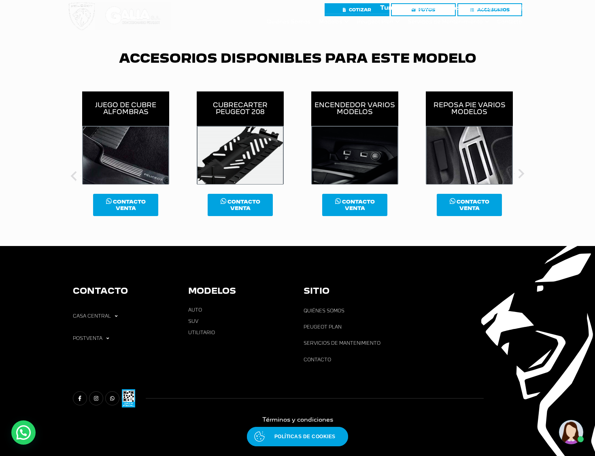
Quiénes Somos (289, 22)
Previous (75, 175)
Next (520, 175)
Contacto (509, 22)
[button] (23, 432)
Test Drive (487, 8)
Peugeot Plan (375, 22)
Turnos (391, 7)
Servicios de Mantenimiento (445, 22)
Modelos (330, 22)
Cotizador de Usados (437, 8)
